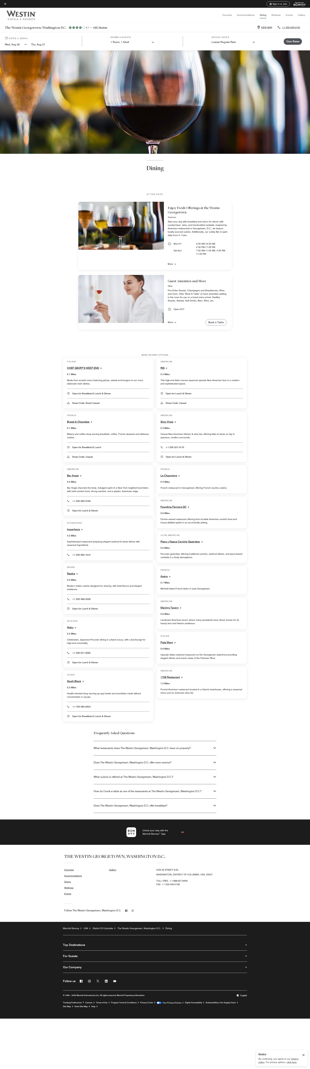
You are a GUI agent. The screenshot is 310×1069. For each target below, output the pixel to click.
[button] (278, 3)
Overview (227, 15)
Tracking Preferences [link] (72, 1002)
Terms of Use (102, 1002)
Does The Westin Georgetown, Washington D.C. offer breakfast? (130, 805)
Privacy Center (146, 1002)
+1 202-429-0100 (291, 27)
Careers (88, 1002)
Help (93, 1006)
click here (292, 1062)
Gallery (301, 15)
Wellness (276, 15)
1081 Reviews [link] (100, 27)
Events (289, 15)
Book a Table (216, 322)
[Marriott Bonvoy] (298, 4)
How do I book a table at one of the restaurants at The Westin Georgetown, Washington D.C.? (147, 791)
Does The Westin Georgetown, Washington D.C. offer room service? (132, 762)
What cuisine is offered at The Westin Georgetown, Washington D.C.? (133, 776)
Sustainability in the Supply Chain (221, 1002)
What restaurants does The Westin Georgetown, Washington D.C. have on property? (142, 748)
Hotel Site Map (81, 1006)
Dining (263, 15)
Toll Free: (172, 881)
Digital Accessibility (193, 1002)
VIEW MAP (266, 27)
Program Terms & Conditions (124, 1002)
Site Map (67, 1006)
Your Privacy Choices (171, 1003)
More (170, 264)
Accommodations (246, 15)
